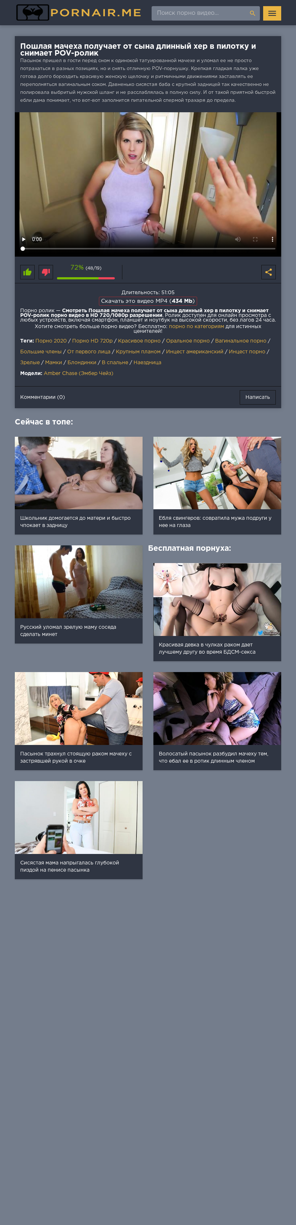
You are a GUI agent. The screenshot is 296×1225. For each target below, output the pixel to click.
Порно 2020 (51, 341)
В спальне (115, 363)
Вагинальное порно (240, 341)
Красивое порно (139, 341)
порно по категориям (196, 326)
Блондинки (82, 363)
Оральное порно (188, 341)
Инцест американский (194, 352)
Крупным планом (138, 352)
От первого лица (88, 352)
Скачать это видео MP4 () (148, 301)
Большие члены (41, 352)
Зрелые (30, 363)
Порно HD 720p (92, 341)
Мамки (53, 363)
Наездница (147, 363)
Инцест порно (247, 352)
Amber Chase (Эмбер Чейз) (78, 373)
